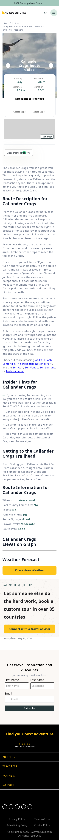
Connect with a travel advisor (30, 629)
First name (12, 680)
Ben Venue (31, 367)
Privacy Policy (17, 819)
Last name (37, 680)
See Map (47, 136)
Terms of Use (42, 819)
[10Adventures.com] (14, 13)
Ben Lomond (47, 367)
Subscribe (29, 708)
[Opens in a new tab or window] (4, 806)
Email (8, 693)
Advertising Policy (17, 825)
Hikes (6, 23)
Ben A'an (18, 367)
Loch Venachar (15, 371)
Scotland (21, 26)
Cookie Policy (42, 825)
